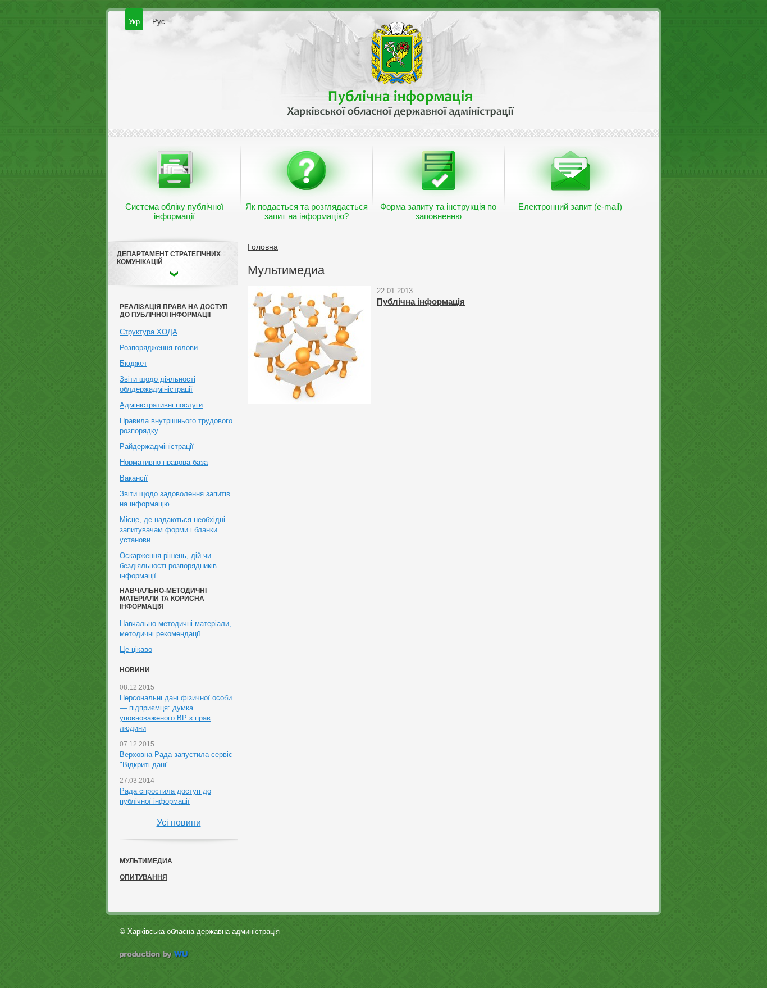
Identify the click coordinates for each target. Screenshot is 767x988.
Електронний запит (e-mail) (570, 206)
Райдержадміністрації (157, 446)
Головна (263, 246)
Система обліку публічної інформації (174, 211)
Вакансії (134, 478)
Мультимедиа (146, 861)
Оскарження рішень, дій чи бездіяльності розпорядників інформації (168, 565)
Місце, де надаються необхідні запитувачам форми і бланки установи (172, 529)
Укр (134, 21)
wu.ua (155, 955)
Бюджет (133, 363)
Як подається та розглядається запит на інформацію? (306, 211)
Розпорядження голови (159, 347)
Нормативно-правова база (164, 462)
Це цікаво (136, 649)
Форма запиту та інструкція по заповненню (438, 211)
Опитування (143, 877)
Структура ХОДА (148, 332)
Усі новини (179, 822)
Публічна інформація (421, 301)
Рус (158, 21)
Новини (135, 670)
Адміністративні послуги (161, 405)
